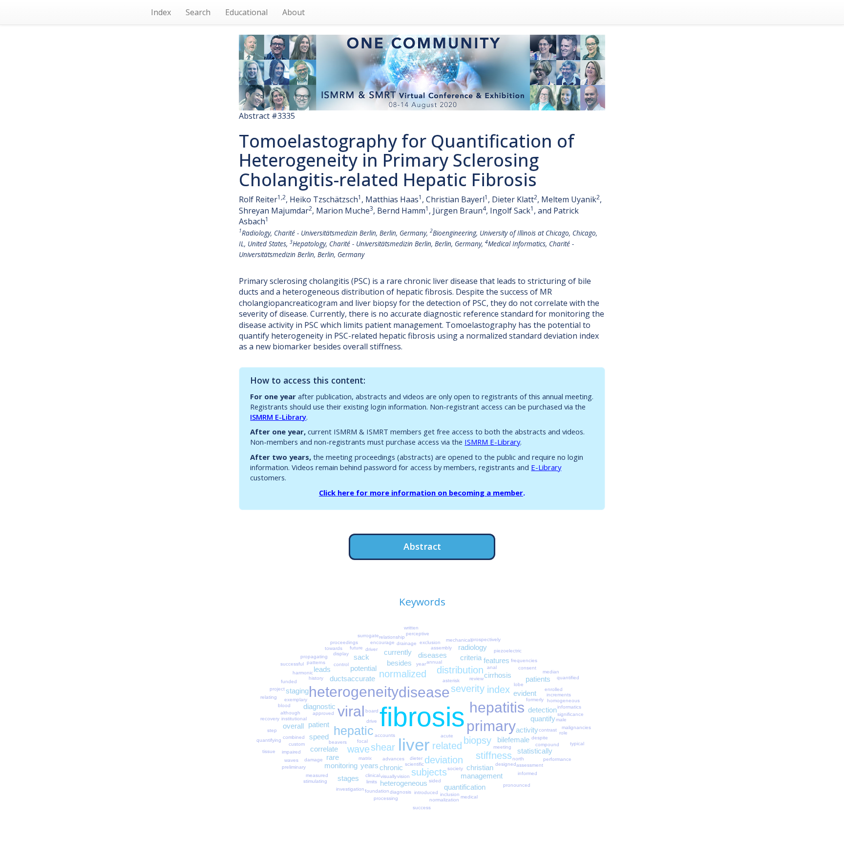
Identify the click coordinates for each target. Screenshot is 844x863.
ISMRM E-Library (278, 417)
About (293, 12)
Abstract (422, 546)
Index (161, 12)
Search (198, 12)
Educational (246, 12)
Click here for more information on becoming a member (421, 492)
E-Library (546, 467)
